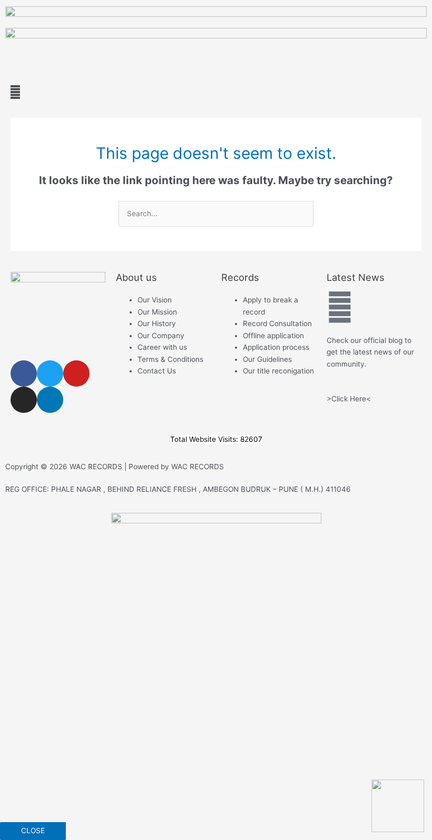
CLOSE (33, 830)
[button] (216, 92)
